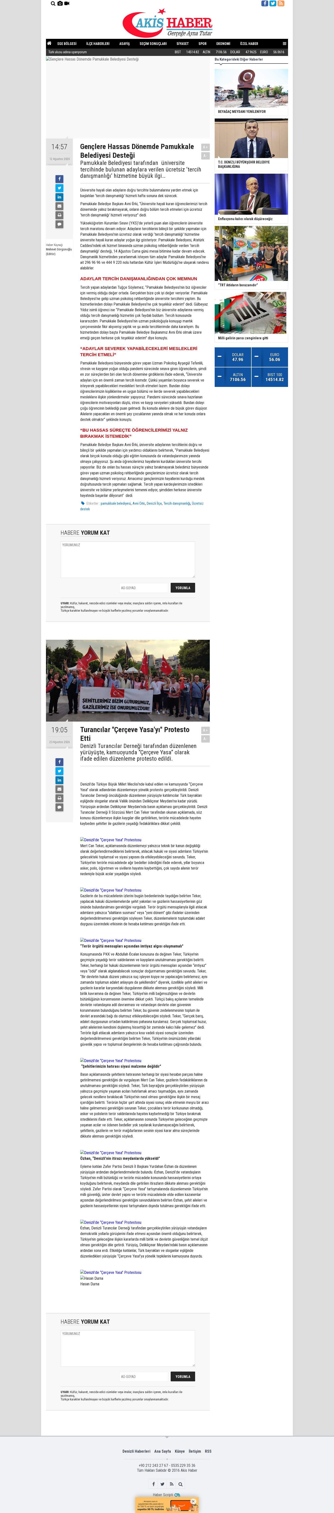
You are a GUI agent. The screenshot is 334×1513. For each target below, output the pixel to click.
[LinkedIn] (59, 197)
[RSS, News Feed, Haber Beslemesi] (281, 3)
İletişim (195, 1451)
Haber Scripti (163, 1494)
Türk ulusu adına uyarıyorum (67, 52)
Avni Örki (139, 503)
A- (205, 155)
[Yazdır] (59, 215)
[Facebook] (59, 179)
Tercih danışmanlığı (177, 503)
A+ (205, 147)
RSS (208, 1451)
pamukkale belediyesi (116, 503)
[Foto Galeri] (59, 3)
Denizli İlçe (154, 503)
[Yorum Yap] (59, 224)
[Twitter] (59, 188)
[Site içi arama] (53, 3)
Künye (180, 1451)
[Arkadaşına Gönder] (59, 206)
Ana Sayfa (162, 1451)
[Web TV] (66, 3)
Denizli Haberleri (136, 1451)
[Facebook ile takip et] (264, 3)
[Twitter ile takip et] (272, 3)
